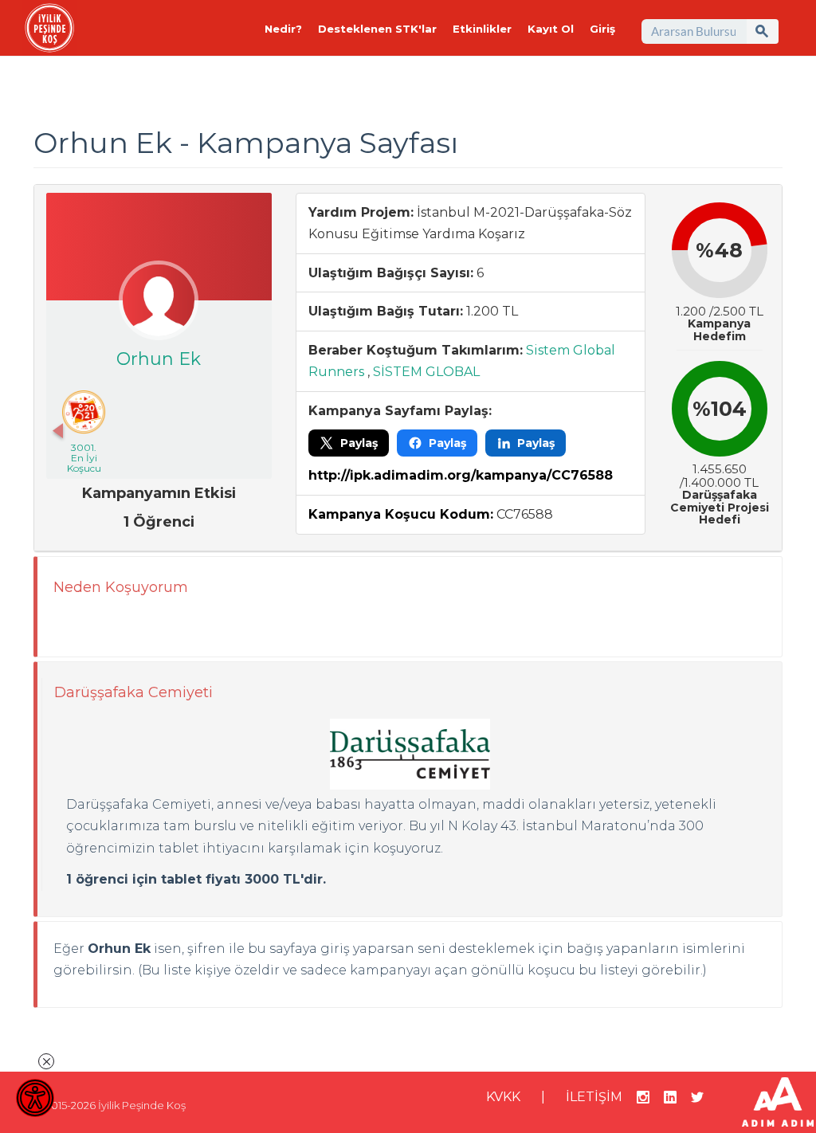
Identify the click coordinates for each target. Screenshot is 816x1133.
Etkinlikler (482, 28)
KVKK (503, 1096)
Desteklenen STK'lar (377, 28)
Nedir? (283, 28)
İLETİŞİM (594, 1096)
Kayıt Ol (551, 28)
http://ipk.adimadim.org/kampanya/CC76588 (460, 475)
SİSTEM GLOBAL (426, 371)
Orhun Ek (158, 359)
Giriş (602, 28)
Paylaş (359, 443)
